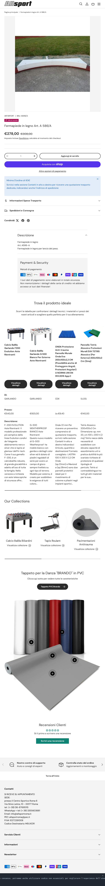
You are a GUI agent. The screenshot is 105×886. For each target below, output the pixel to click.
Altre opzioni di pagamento (52, 171)
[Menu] (99, 4)
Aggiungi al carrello (70, 156)
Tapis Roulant (52, 540)
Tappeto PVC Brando (50, 586)
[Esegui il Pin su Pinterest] (28, 220)
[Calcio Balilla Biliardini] (19, 522)
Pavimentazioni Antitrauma (86, 542)
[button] (93, 4)
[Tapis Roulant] (52, 522)
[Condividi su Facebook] (23, 220)
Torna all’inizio (52, 776)
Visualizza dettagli (15, 384)
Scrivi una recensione (52, 740)
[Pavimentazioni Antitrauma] (86, 522)
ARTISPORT (9, 116)
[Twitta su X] (17, 220)
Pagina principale (11, 12)
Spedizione (24, 138)
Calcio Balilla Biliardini (19, 540)
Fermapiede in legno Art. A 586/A (33, 12)
